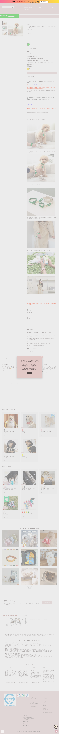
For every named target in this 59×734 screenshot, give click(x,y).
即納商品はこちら (41, 1)
